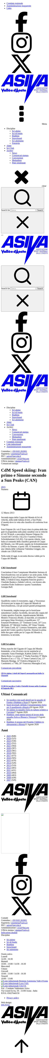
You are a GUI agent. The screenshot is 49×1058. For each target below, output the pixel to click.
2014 (9, 763)
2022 (9, 743)
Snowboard (17, 138)
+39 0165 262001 (19, 451)
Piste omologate (19, 163)
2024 (9, 738)
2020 (9, 748)
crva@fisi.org (23, 458)
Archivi (10, 150)
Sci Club (10, 148)
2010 (9, 773)
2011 (9, 770)
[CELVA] (13, 986)
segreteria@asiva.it (19, 454)
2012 (9, 768)
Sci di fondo (17, 133)
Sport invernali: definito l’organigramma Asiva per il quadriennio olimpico (26, 706)
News (14, 153)
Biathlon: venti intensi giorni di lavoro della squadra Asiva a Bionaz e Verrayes (25, 715)
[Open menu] (2, 235)
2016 (9, 758)
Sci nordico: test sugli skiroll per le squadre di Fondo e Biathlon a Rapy (26, 701)
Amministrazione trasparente (19, 6)
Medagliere (17, 160)
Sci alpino (16, 131)
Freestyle (16, 143)
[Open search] (22, 198)
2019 (9, 751)
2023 (9, 741)
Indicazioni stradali (9, 932)
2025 (9, 736)
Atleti (9, 146)
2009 (9, 775)
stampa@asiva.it (22, 461)
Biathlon (15, 136)
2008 (9, 777)
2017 (9, 755)
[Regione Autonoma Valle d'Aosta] (24, 981)
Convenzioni (17, 158)
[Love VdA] (15, 983)
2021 (9, 746)
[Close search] (22, 222)
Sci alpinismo (18, 141)
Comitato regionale (15, 3)
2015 (3, 487)
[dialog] (24, 387)
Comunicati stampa (20, 155)
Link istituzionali (14, 444)
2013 (9, 765)
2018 (9, 753)
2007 (9, 780)
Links (9, 8)
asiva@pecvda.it (14, 456)
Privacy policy (13, 998)
